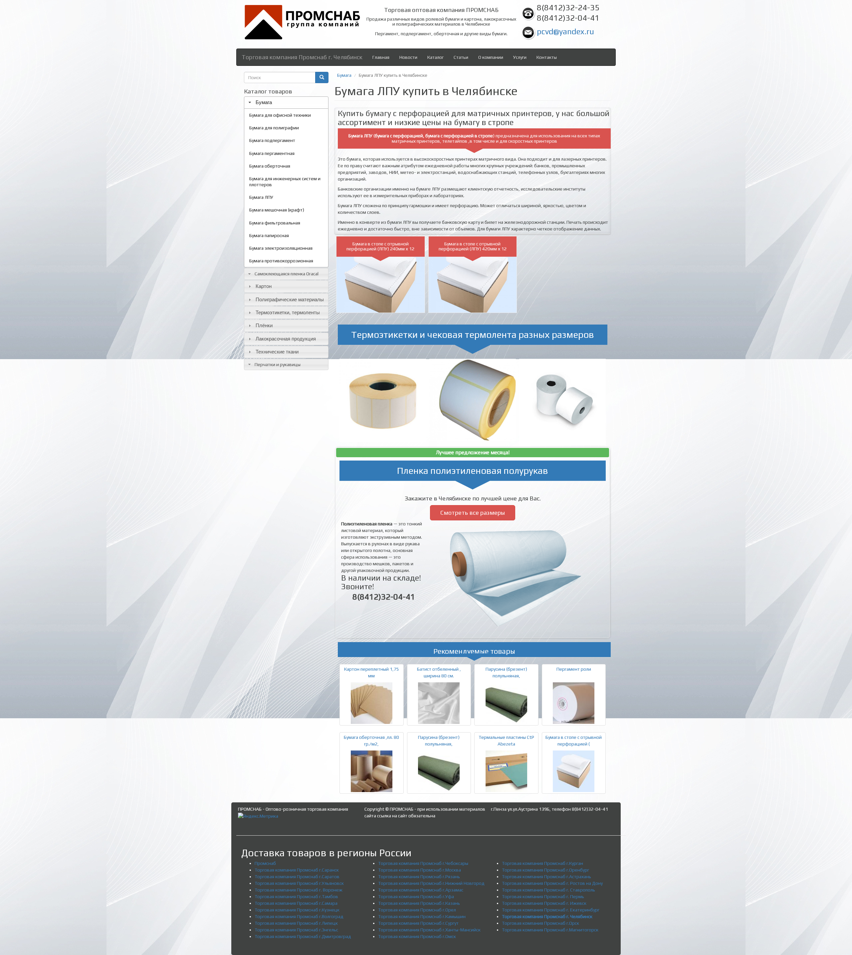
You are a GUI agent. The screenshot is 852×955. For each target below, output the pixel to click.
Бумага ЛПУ (261, 197)
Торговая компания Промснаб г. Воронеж (298, 889)
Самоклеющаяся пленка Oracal (287, 273)
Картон (264, 286)
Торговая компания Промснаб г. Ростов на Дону (552, 883)
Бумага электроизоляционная (281, 248)
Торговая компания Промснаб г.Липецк (296, 923)
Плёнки (264, 325)
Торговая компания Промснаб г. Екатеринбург (550, 909)
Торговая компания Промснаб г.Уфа (416, 896)
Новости (408, 57)
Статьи (461, 57)
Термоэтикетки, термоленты (288, 312)
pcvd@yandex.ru (565, 31)
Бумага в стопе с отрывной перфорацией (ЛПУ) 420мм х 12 (473, 246)
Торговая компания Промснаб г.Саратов (297, 876)
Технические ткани (277, 351)
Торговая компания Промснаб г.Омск (417, 936)
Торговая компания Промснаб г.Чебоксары (423, 863)
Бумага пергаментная (272, 153)
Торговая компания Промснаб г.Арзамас (420, 889)
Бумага (264, 102)
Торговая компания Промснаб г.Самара (296, 903)
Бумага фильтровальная (274, 222)
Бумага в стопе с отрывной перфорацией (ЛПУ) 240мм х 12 (380, 246)
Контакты (546, 57)
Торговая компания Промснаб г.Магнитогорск (550, 929)
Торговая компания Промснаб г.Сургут (418, 923)
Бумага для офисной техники (280, 115)
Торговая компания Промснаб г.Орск (540, 923)
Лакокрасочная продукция (286, 338)
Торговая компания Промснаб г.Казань (419, 903)
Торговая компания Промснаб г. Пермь (543, 896)
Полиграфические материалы (290, 299)
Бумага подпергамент (272, 140)
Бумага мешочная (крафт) (276, 209)
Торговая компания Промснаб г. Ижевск (544, 903)
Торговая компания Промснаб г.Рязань (419, 876)
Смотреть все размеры (472, 512)
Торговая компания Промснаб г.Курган (542, 863)
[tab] (286, 102)
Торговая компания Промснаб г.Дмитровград (303, 936)
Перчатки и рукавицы (278, 364)
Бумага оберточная (269, 166)
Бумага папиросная (269, 235)
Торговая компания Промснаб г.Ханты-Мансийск (429, 929)
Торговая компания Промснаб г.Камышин (422, 916)
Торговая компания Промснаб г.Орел (417, 909)
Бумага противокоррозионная (281, 260)
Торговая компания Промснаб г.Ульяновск (299, 883)
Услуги (520, 57)
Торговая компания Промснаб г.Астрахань (546, 876)
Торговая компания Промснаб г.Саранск (297, 870)
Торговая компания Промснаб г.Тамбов (296, 896)
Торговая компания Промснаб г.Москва (419, 870)
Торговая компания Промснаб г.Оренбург (545, 870)
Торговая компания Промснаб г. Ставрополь (548, 889)
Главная (380, 57)
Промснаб (265, 863)
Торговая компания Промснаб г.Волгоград (299, 916)
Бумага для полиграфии (274, 127)
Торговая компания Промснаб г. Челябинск (302, 57)
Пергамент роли (573, 669)
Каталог (435, 57)
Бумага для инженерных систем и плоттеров (284, 181)
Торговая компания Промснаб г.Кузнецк (297, 909)
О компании (490, 57)
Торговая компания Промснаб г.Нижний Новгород (431, 883)
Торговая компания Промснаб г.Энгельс (296, 929)
